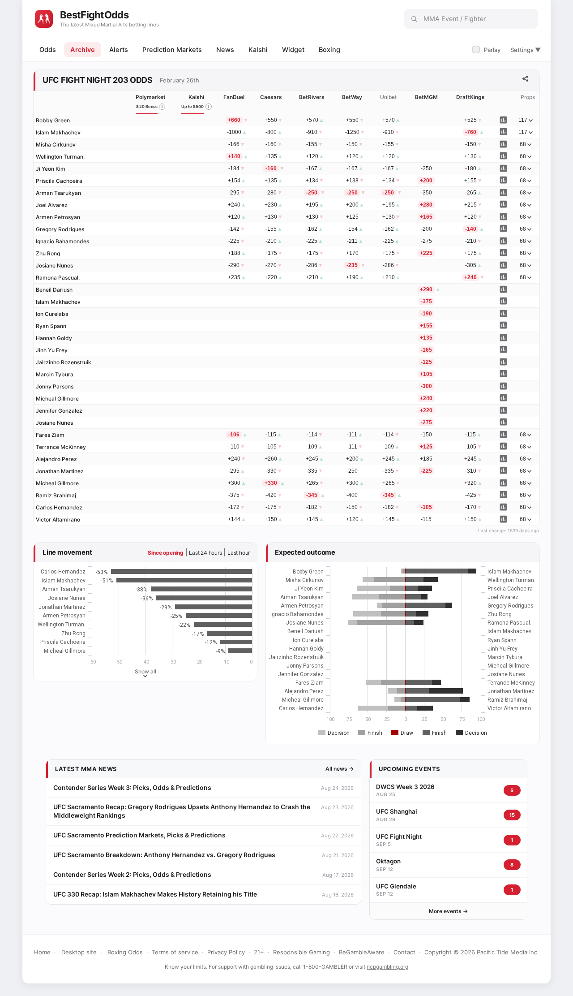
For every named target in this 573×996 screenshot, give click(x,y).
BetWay (352, 97)
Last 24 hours (205, 552)
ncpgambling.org (387, 966)
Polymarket (151, 97)
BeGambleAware (362, 952)
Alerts (118, 50)
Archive (82, 50)
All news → (339, 768)
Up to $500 (192, 106)
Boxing (329, 50)
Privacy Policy (226, 952)
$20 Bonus (147, 106)
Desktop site (79, 952)
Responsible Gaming (301, 952)
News (225, 50)
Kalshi (258, 50)
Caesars (271, 97)
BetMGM (426, 97)
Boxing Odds (125, 952)
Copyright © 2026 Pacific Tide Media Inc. (481, 952)
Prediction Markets (172, 50)
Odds (47, 50)
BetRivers (312, 97)
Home (42, 952)
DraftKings (470, 97)
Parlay (487, 49)
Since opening (165, 552)
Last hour (238, 552)
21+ (259, 952)
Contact (404, 952)
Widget (293, 50)
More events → (448, 911)
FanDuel (233, 97)
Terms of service (175, 952)
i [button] (162, 106)
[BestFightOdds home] (44, 19)
